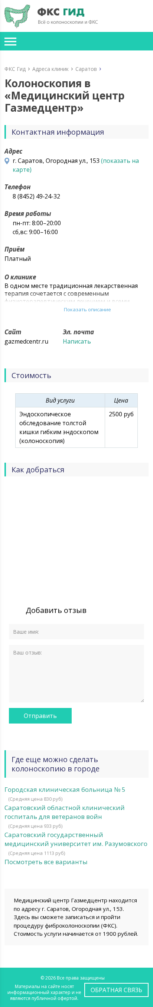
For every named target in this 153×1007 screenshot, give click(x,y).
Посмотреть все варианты (46, 861)
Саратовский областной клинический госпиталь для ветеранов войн (64, 812)
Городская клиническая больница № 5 (65, 789)
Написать (77, 341)
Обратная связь (116, 990)
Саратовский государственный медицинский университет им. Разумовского (75, 839)
